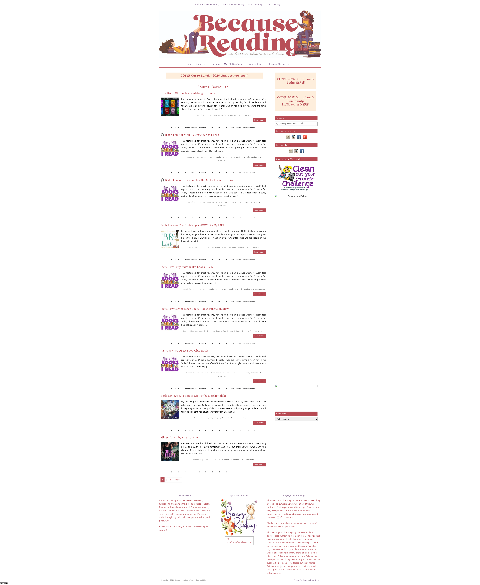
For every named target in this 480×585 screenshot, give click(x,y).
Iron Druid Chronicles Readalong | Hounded (189, 93)
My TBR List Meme (233, 64)
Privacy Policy (255, 5)
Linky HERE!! (296, 82)
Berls (223, 115)
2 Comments (246, 418)
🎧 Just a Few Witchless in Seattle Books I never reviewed (198, 180)
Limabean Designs (256, 64)
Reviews (216, 64)
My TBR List (230, 247)
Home (189, 64)
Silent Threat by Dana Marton (180, 437)
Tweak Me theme (301, 580)
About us (201, 64)
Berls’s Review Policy (233, 5)
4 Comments (259, 289)
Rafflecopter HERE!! (296, 104)
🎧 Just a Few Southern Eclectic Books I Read (190, 135)
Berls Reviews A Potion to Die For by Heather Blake (193, 396)
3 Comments (245, 115)
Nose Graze (314, 580)
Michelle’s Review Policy (207, 5)
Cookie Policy (273, 5)
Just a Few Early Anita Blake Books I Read (187, 267)
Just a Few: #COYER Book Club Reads (185, 351)
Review (233, 115)
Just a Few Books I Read (237, 157)
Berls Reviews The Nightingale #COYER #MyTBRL (192, 225)
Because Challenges (279, 64)
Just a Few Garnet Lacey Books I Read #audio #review (195, 309)
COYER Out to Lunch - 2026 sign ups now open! (214, 75)
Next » (178, 480)
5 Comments (253, 247)
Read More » (259, 120)
